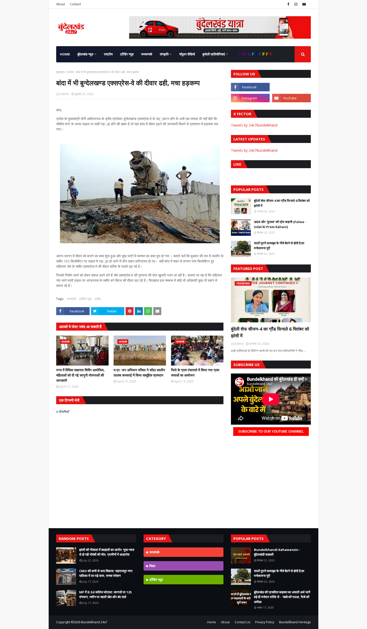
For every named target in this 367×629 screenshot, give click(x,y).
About (60, 4)
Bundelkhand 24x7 (94, 622)
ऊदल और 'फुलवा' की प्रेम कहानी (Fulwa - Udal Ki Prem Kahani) (280, 224)
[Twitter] (291, 87)
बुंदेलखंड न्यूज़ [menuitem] (85, 54)
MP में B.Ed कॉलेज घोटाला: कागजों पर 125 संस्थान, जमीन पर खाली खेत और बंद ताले (105, 594)
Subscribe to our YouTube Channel (271, 431)
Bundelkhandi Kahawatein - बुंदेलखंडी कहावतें (277, 552)
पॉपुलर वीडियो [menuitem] (187, 54)
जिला (152, 566)
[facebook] (288, 4)
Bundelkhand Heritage (295, 622)
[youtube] (303, 4)
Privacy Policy (264, 622)
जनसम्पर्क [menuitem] (146, 54)
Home (211, 622)
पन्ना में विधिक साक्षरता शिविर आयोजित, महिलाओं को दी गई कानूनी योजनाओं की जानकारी (80, 375)
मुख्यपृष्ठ (60, 72)
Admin (64, 94)
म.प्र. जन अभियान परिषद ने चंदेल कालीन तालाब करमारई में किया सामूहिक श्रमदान (139, 372)
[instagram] (296, 4)
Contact (75, 4)
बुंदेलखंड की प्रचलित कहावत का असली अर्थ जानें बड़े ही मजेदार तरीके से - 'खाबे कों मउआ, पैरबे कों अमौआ (282, 597)
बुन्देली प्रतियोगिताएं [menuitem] (213, 54)
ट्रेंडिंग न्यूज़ (85, 299)
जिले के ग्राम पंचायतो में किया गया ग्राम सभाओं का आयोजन (195, 372)
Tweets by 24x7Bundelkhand (254, 125)
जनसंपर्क (71, 299)
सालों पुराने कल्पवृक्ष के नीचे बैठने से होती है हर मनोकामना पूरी (279, 245)
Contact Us (242, 622)
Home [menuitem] (65, 54)
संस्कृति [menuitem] (164, 54)
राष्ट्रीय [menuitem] (108, 54)
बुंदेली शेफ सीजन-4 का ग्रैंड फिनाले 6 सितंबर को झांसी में (282, 203)
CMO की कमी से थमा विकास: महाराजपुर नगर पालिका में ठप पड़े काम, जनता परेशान (106, 573)
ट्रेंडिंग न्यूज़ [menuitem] (127, 54)
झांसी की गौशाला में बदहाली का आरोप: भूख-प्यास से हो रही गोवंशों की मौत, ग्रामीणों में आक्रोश (106, 552)
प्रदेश (70, 72)
